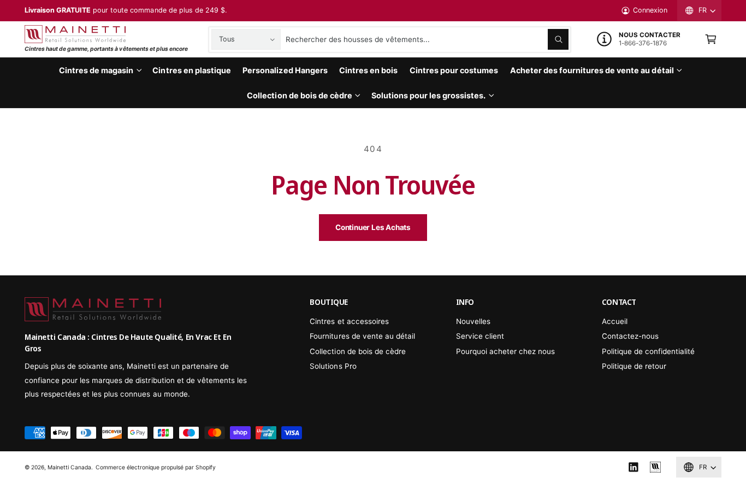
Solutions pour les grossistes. (428, 95)
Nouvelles (473, 321)
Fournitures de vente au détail (362, 336)
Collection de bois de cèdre (299, 95)
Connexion (650, 10)
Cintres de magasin (96, 70)
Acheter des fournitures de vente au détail (592, 70)
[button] (711, 39)
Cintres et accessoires (349, 321)
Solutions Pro (333, 366)
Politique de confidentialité (648, 351)
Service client (480, 336)
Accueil (614, 321)
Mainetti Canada (69, 467)
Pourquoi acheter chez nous (505, 351)
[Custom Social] (655, 468)
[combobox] (427, 39)
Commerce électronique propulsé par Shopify (156, 467)
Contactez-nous (630, 336)
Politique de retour (634, 366)
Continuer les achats (373, 227)
